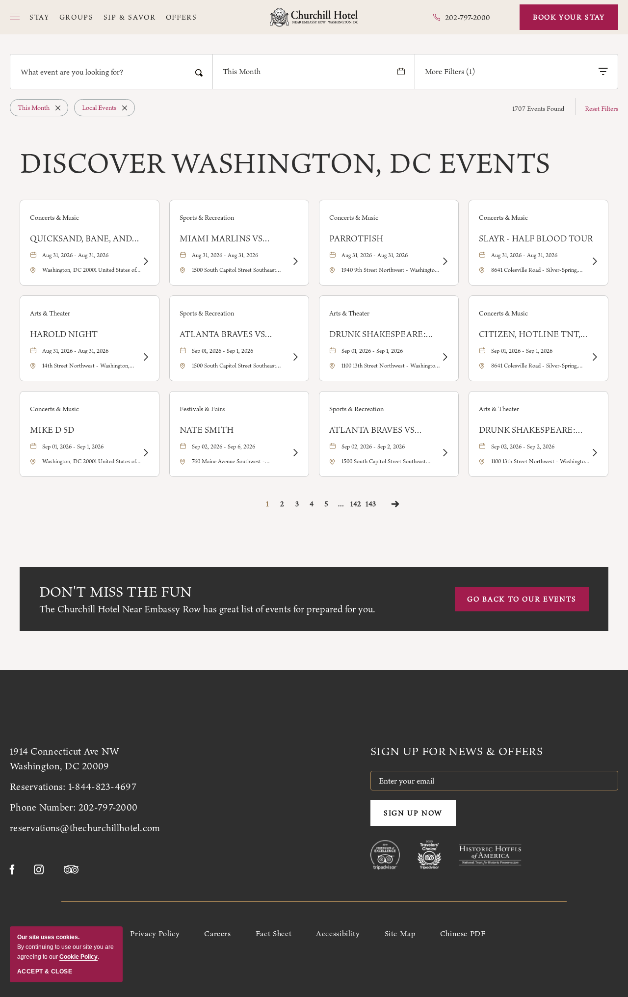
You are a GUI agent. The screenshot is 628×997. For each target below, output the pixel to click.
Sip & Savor (130, 17)
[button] (15, 17)
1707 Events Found (538, 108)
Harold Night (64, 334)
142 (355, 504)
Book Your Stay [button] (569, 17)
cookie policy (78, 956)
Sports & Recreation (207, 217)
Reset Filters (601, 108)
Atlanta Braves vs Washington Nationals (236, 334)
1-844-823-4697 (102, 786)
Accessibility (338, 933)
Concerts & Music (54, 217)
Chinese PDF (463, 933)
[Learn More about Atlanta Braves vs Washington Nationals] (295, 357)
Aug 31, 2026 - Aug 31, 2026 (75, 255)
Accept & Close (44, 971)
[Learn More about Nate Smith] (295, 453)
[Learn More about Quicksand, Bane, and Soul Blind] (145, 261)
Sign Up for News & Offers (456, 751)
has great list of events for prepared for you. (207, 609)
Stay (39, 17)
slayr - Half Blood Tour (536, 238)
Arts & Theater (50, 313)
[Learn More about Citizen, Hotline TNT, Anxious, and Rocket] (594, 357)
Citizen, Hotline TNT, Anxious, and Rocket (529, 334)
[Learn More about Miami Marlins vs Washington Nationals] (295, 261)
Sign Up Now (413, 813)
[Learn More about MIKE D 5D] (145, 453)
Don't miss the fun (115, 592)
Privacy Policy (155, 933)
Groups (76, 17)
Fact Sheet (273, 933)
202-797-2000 (107, 807)
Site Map (400, 933)
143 (371, 504)
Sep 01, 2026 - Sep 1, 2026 (222, 351)
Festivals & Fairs (202, 408)
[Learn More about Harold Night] (145, 357)
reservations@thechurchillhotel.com (85, 827)
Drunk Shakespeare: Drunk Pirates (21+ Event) (377, 334)
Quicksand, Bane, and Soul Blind (81, 238)
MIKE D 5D (52, 430)
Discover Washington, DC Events (285, 163)
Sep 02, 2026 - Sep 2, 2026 (373, 446)
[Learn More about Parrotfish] (444, 261)
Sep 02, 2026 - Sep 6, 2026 (223, 446)
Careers (217, 933)
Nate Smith (207, 430)
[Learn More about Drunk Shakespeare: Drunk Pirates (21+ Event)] (444, 357)
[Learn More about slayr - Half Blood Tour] (594, 261)
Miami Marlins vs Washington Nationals (236, 238)
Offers (181, 17)
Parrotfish (356, 238)
